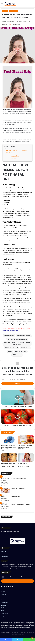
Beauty (3, 591)
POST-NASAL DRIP (12, 348)
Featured (5, 11)
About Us (3, 551)
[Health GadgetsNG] (10, 3)
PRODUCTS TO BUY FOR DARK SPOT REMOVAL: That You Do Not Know (8, 465)
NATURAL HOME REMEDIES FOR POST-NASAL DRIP (17, 151)
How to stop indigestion (18, 488)
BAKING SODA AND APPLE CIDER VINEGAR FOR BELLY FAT (25, 447)
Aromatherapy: (14, 155)
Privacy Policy (4, 556)
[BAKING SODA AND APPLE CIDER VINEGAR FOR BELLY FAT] (26, 439)
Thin (10, 351)
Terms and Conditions (6, 554)
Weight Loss (4, 616)
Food (2, 607)
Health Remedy (13, 11)
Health (2, 610)
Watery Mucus (17, 355)
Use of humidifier (21, 351)
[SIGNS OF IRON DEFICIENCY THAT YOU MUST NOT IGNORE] (26, 457)
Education (3, 605)
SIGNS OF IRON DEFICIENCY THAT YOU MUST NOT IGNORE (24, 465)
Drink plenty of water (24, 335)
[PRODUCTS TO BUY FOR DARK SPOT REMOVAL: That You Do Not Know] (9, 457)
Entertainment (4, 602)
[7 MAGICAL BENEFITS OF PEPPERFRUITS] (5, 497)
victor (4, 24)
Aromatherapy (9, 335)
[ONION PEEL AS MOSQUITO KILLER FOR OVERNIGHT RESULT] (5, 481)
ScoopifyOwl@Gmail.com (10, 330)
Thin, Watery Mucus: (15, 156)
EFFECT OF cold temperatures (17, 339)
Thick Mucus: (14, 158)
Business (3, 594)
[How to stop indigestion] (5, 490)
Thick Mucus (26, 348)
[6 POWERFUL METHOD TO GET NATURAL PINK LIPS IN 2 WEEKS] (5, 506)
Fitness (3, 599)
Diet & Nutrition (4, 597)
